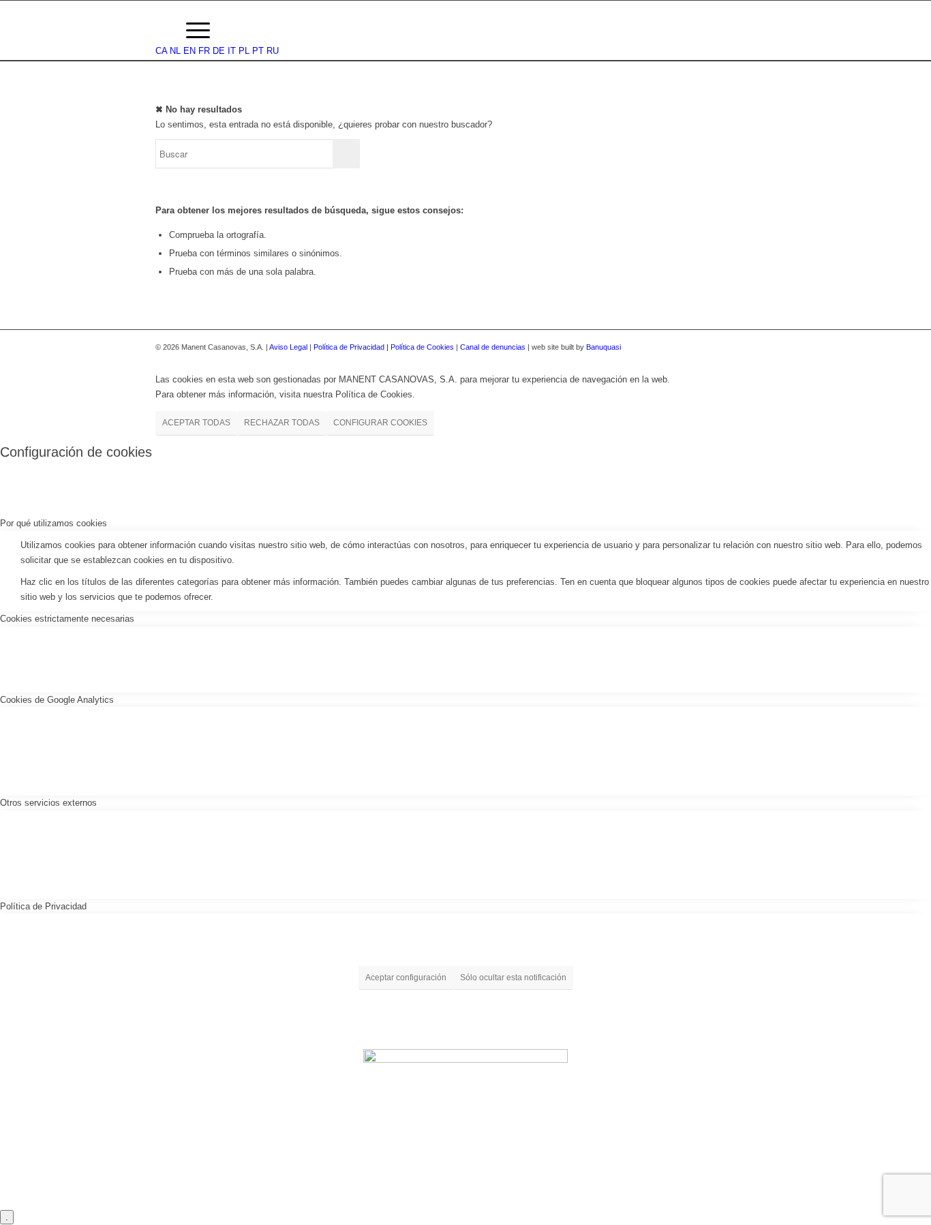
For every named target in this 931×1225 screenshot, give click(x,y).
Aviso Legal (288, 347)
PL (244, 51)
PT (258, 51)
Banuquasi (603, 347)
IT (232, 51)
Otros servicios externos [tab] (48, 803)
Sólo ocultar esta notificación (513, 977)
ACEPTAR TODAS (196, 422)
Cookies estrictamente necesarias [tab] (67, 619)
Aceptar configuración (405, 977)
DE (219, 51)
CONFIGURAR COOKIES (380, 422)
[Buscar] (162, 31)
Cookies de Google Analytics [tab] (57, 700)
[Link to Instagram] (745, 347)
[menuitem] (162, 31)
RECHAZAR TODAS (282, 422)
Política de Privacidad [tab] (43, 906)
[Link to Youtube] (765, 347)
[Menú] (198, 31)
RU (272, 51)
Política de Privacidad (350, 347)
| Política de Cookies (421, 347)
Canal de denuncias (492, 347)
